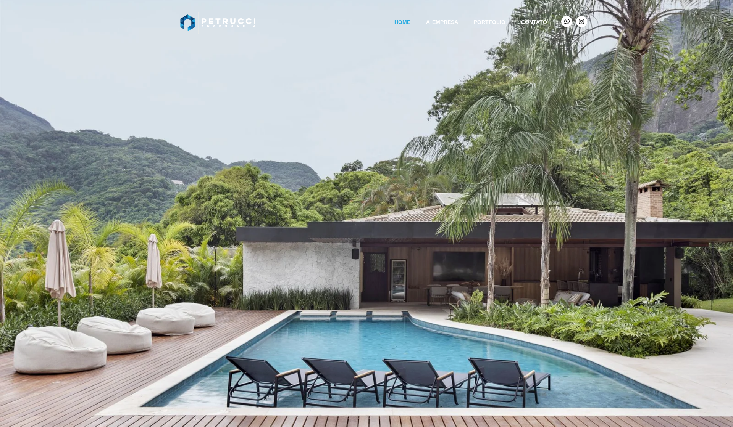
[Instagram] (581, 21)
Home (402, 22)
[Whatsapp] (566, 21)
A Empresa (442, 22)
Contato (534, 22)
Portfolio (489, 22)
